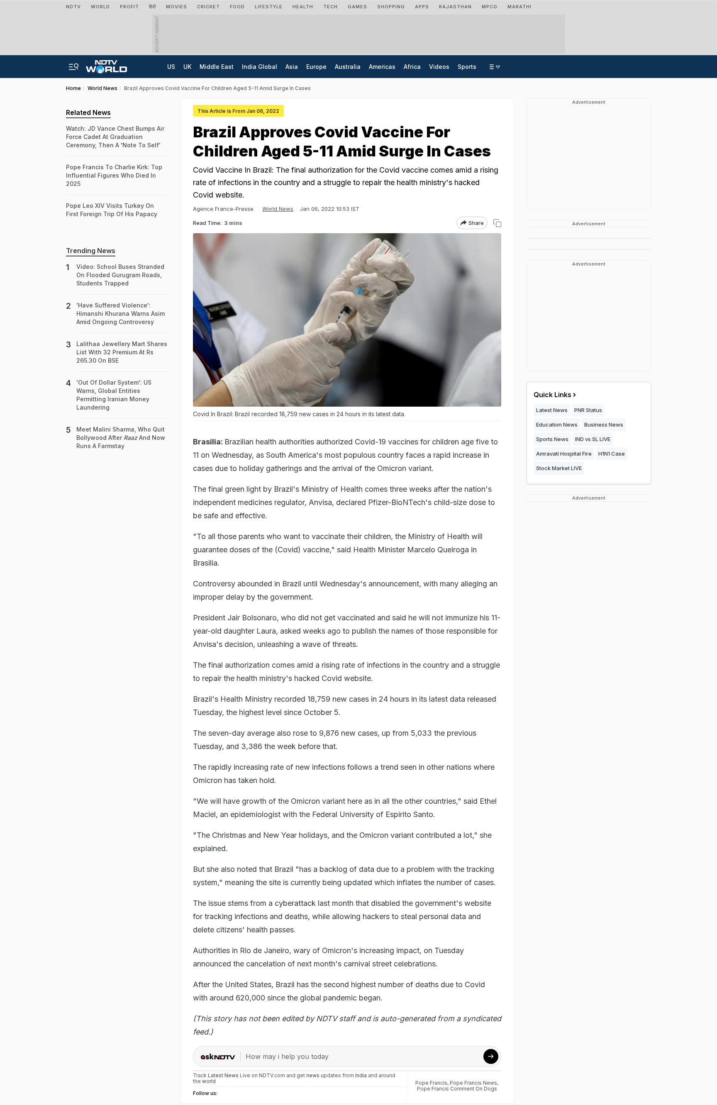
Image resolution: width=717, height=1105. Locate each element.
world (209, 1081)
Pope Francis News (473, 1083)
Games (357, 7)
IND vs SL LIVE (592, 439)
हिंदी (152, 7)
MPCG (490, 7)
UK (187, 66)
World (100, 7)
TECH (330, 7)
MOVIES (176, 7)
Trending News (90, 250)
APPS (422, 7)
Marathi (519, 7)
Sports (467, 66)
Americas (382, 66)
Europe (316, 66)
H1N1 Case (611, 453)
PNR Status (588, 410)
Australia (348, 66)
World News (277, 208)
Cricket (208, 7)
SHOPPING (391, 7)
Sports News (552, 439)
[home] (106, 64)
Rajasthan (455, 7)
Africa (412, 66)
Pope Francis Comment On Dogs (457, 1088)
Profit (129, 7)
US (171, 66)
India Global (259, 66)
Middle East (217, 66)
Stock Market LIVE (559, 468)
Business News (603, 424)
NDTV (73, 7)
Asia (291, 66)
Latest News (552, 410)
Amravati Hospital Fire (564, 453)
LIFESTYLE (269, 7)
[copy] (497, 223)
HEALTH (303, 7)
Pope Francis (431, 1083)
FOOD (237, 7)
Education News (557, 424)
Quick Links (552, 394)
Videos (439, 66)
